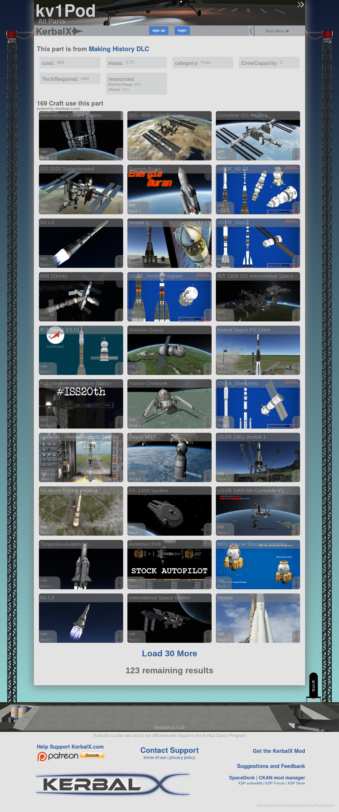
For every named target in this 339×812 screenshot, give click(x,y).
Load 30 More (169, 653)
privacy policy (182, 757)
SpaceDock (242, 777)
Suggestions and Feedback (271, 766)
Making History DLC (119, 48)
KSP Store (296, 783)
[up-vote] (120, 152)
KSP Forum (275, 783)
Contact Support (169, 749)
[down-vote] (120, 157)
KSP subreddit (250, 783)
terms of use (155, 757)
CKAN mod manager (282, 777)
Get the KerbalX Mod (279, 750)
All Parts (51, 21)
